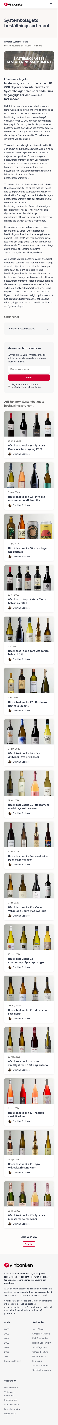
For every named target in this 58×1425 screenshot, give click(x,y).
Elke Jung (37, 1361)
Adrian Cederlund (40, 1365)
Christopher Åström (41, 1370)
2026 (6, 1329)
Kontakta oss (10, 1400)
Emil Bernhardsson (41, 1338)
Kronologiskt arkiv (12, 1361)
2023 (6, 1343)
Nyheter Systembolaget (16, 42)
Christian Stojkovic (41, 1334)
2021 (6, 1352)
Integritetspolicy (12, 1409)
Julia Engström (39, 1347)
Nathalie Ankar (39, 1356)
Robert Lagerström (41, 1343)
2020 (6, 1356)
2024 (6, 1338)
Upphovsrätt (10, 1414)
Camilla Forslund (40, 1352)
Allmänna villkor (11, 1404)
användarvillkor (19, 387)
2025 (6, 1334)
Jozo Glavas (38, 1329)
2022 (6, 1347)
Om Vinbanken (11, 1387)
